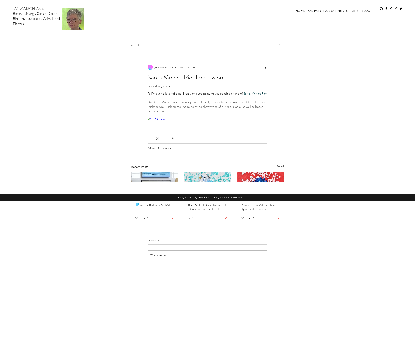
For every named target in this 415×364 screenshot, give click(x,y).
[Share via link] (172, 138)
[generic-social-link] (396, 8)
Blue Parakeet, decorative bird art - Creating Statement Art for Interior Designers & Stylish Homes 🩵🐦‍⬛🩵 (207, 207)
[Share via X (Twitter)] (157, 138)
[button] (328, 10)
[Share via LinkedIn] (164, 138)
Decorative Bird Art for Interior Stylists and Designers (258, 207)
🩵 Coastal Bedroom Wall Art (152, 205)
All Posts (135, 44)
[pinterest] (391, 8)
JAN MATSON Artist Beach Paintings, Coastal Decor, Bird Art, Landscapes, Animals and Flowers (36, 16)
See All (280, 166)
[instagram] (381, 8)
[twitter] (401, 8)
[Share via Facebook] (149, 138)
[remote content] (207, 119)
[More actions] (265, 67)
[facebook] (386, 8)
